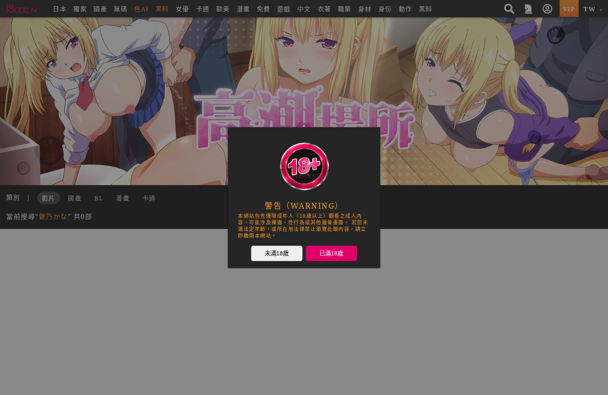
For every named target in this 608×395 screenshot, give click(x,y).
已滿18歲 (331, 253)
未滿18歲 (277, 253)
